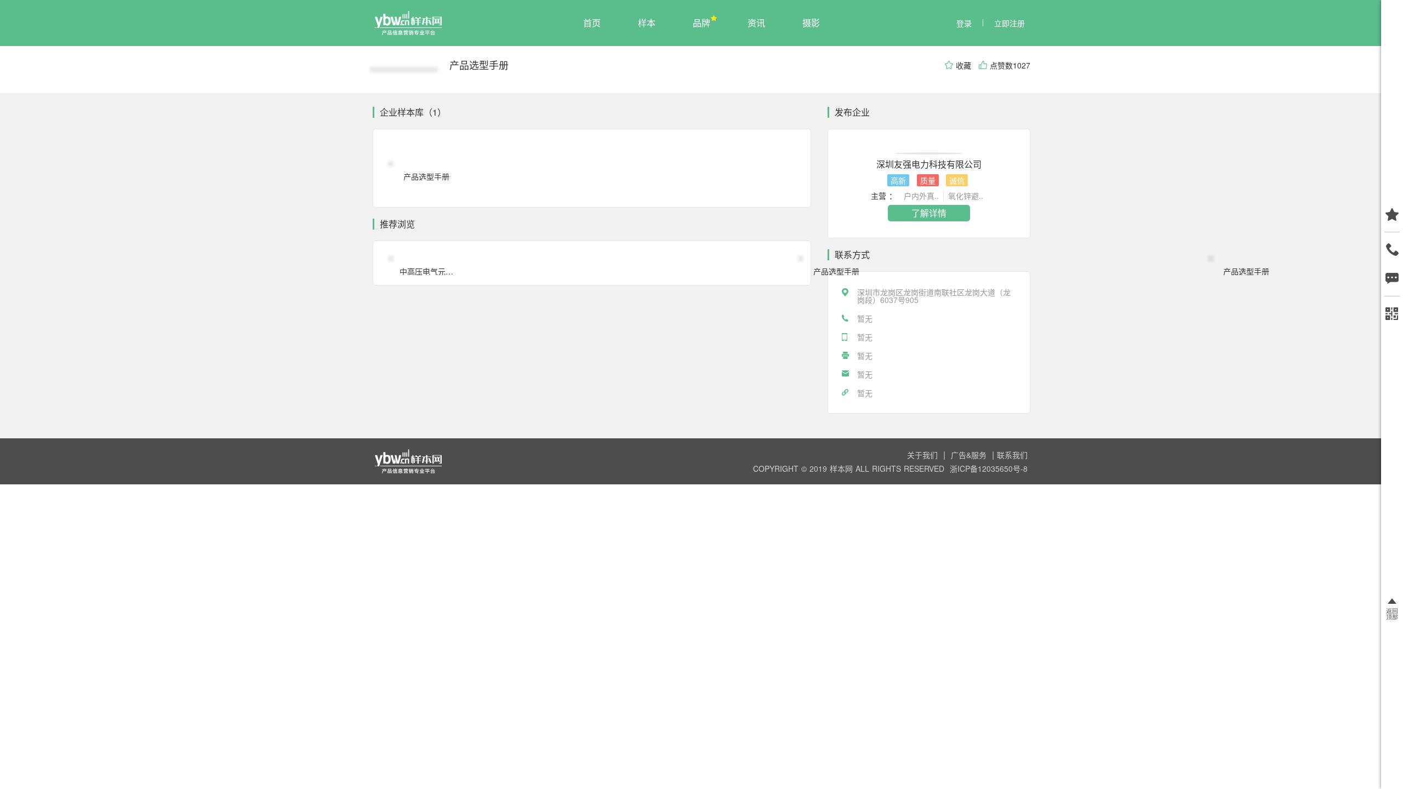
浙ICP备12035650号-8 (989, 468)
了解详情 (928, 213)
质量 (928, 180)
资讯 (756, 22)
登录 (964, 23)
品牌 (701, 22)
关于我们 (923, 454)
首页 (592, 22)
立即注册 (1009, 23)
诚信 (957, 180)
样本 (646, 22)
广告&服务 (970, 454)
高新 (898, 180)
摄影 (811, 22)
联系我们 (1012, 454)
